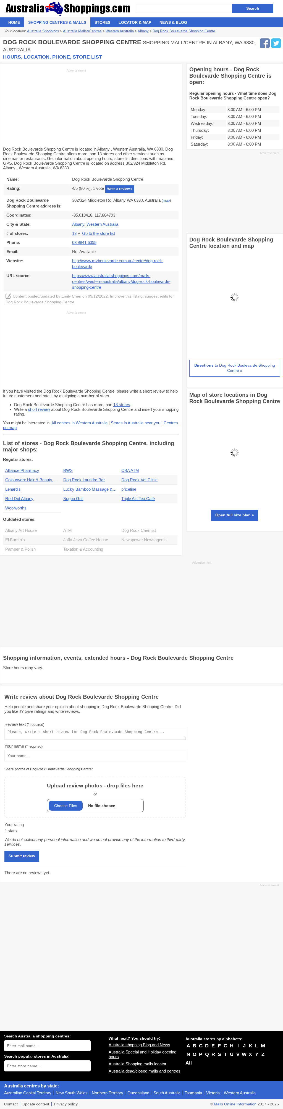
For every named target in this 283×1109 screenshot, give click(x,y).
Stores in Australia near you (135, 423)
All (188, 1063)
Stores (102, 22)
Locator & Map (135, 22)
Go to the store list (98, 233)
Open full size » (234, 515)
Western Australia (240, 1092)
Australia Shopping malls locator (137, 1063)
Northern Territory (107, 1092)
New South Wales (72, 1092)
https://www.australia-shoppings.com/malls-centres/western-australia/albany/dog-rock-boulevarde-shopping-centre (121, 281)
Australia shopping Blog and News (139, 1044)
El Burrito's (15, 539)
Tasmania (193, 1092)
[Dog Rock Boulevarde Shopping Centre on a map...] (234, 341)
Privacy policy (66, 1104)
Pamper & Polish (20, 549)
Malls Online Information (235, 1104)
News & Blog (173, 22)
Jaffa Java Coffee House (85, 539)
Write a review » (119, 189)
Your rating (14, 824)
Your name (23, 746)
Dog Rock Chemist (138, 530)
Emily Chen (71, 296)
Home (14, 22)
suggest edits (156, 296)
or (95, 789)
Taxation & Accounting (83, 549)
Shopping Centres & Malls (57, 22)
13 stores (121, 404)
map (166, 201)
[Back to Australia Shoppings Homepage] (70, 8)
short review (39, 409)
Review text (24, 724)
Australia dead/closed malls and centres (144, 1071)
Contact (11, 1104)
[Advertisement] (44, 107)
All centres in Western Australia (79, 423)
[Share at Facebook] (265, 43)
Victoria (213, 1092)
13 (74, 233)
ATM (67, 530)
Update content (35, 1104)
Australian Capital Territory (27, 1092)
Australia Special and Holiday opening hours (142, 1054)
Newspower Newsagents (144, 539)
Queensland (138, 1092)
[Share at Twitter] (276, 43)
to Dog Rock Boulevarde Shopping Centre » (234, 368)
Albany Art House (21, 530)
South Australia (166, 1092)
